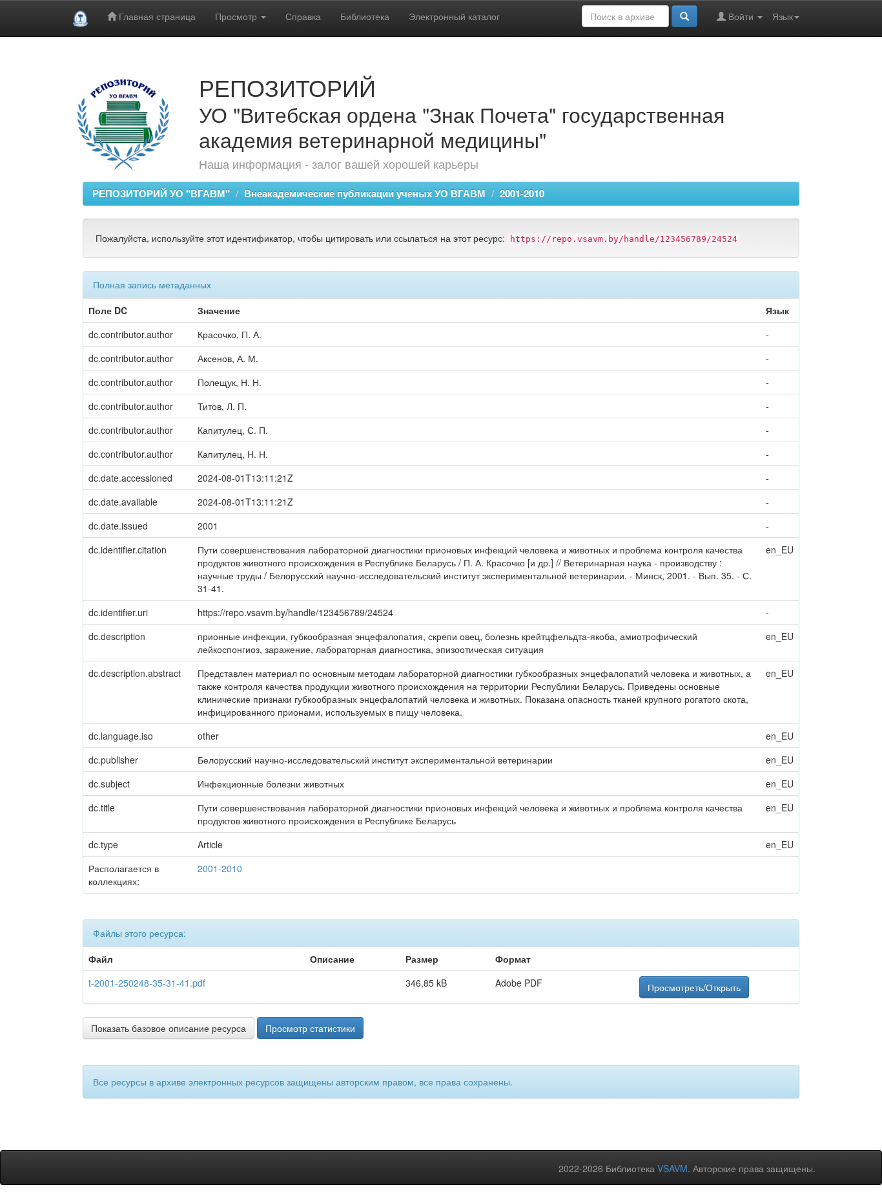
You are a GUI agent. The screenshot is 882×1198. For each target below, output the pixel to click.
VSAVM (672, 1168)
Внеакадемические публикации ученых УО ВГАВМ (365, 193)
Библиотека (364, 16)
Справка (303, 16)
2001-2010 (522, 193)
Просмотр (237, 16)
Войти (741, 16)
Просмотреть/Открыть (694, 987)
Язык (782, 16)
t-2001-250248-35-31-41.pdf (146, 982)
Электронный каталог (454, 16)
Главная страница (156, 16)
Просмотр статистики (310, 1028)
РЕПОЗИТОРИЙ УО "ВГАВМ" (161, 193)
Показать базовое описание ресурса (168, 1028)
